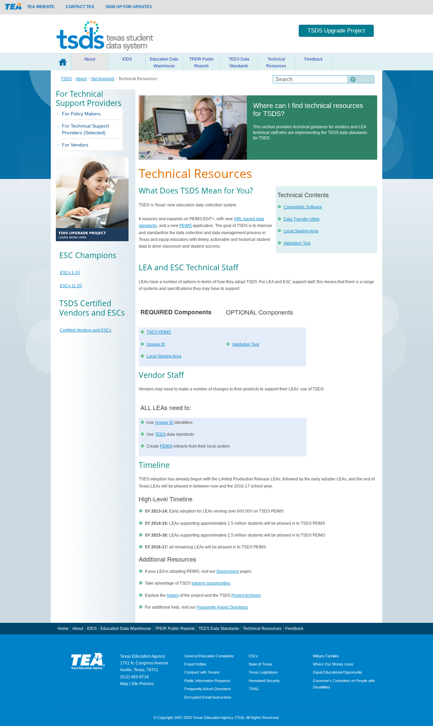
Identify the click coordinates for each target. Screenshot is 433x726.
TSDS (66, 78)
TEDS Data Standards (239, 62)
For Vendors (75, 145)
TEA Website (40, 6)
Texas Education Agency (142, 656)
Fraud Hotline (195, 664)
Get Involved (102, 78)
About (89, 59)
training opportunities (210, 583)
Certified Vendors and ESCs (85, 330)
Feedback (313, 59)
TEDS (160, 434)
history (173, 595)
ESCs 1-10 (70, 272)
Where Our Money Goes (333, 664)
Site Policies (142, 683)
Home (62, 61)
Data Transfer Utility (301, 219)
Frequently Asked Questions (222, 607)
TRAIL (254, 689)
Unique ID (155, 344)
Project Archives (246, 595)
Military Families (326, 656)
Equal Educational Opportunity (337, 672)
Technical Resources (276, 62)
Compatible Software (302, 207)
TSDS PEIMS (158, 332)
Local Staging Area (300, 231)
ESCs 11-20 (71, 285)
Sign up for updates (129, 6)
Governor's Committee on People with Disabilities (344, 684)
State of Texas (260, 664)
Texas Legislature (263, 672)
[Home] (105, 33)
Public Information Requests (207, 681)
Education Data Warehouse (164, 62)
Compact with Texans (202, 672)
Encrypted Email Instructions (207, 697)
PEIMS (185, 225)
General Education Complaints (209, 656)
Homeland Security (264, 681)
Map (124, 683)
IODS (127, 59)
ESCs (253, 656)
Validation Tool (297, 243)
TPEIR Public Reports (201, 62)
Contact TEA (80, 6)
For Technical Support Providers (85, 129)
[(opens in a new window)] (13, 6)
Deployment (227, 571)
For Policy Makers (81, 113)
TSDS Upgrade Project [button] (336, 30)
